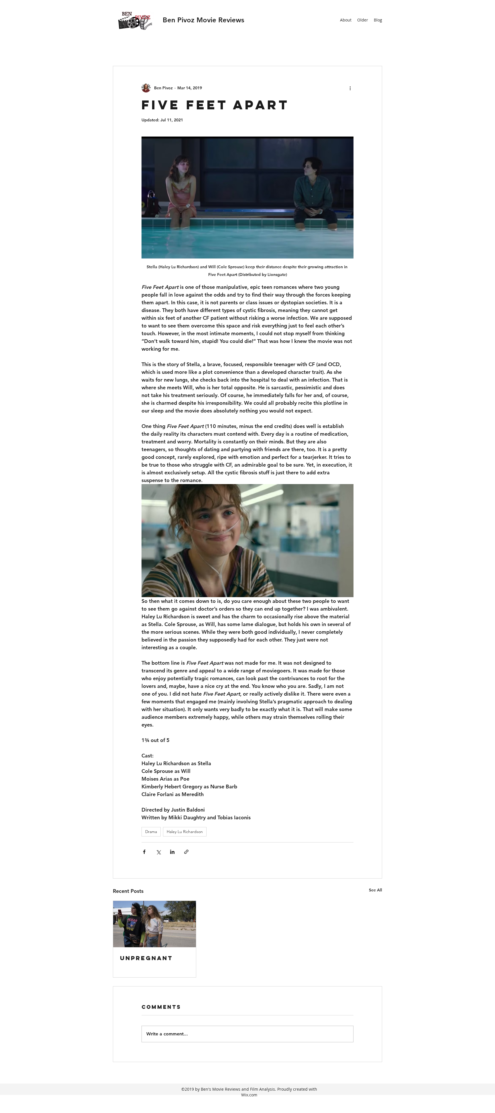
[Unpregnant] (154, 924)
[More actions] (350, 87)
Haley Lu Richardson (185, 831)
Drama (151, 831)
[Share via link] (186, 852)
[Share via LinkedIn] (172, 852)
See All (375, 890)
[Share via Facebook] (144, 852)
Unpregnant (146, 958)
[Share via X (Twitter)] (158, 852)
